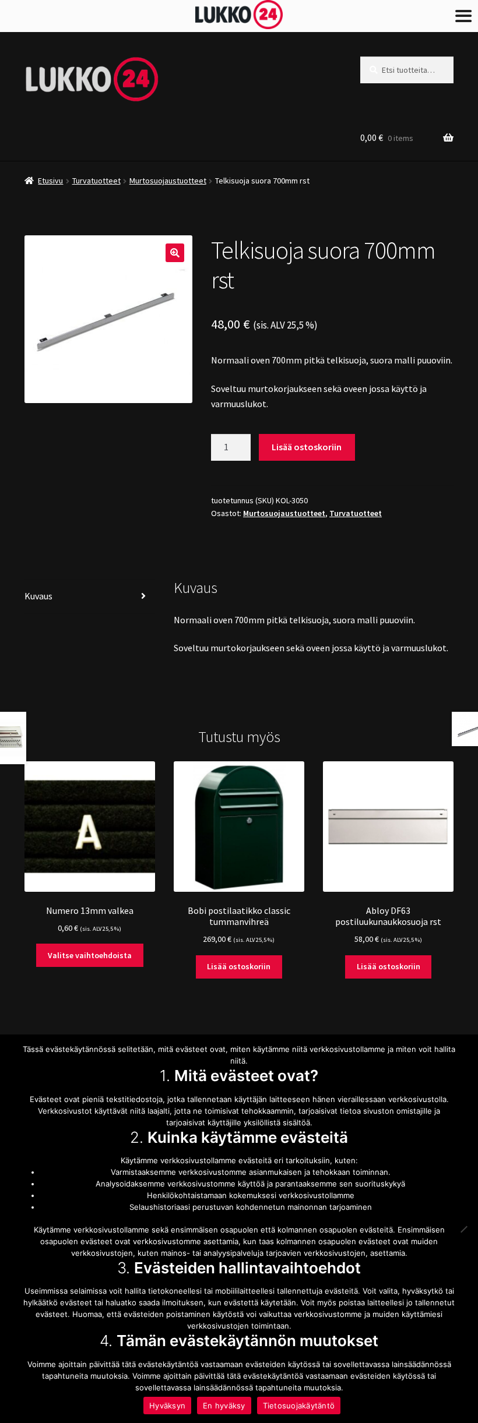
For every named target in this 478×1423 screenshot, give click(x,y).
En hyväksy (224, 1405)
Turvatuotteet (96, 180)
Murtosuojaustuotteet (167, 180)
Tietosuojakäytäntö (299, 1405)
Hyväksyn (167, 1405)
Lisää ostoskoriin (307, 447)
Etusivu (50, 180)
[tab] (89, 597)
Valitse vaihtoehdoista (90, 955)
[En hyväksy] (463, 1229)
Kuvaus (38, 596)
